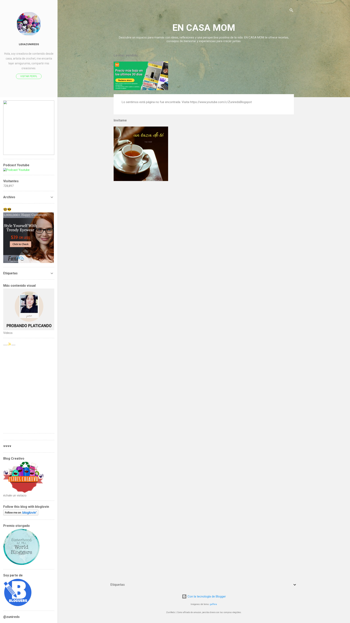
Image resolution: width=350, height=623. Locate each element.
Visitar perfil (28, 76)
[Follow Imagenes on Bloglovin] (20, 514)
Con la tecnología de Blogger (206, 596)
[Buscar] (291, 11)
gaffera (213, 604)
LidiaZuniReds (29, 44)
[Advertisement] (28, 388)
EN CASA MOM (203, 27)
